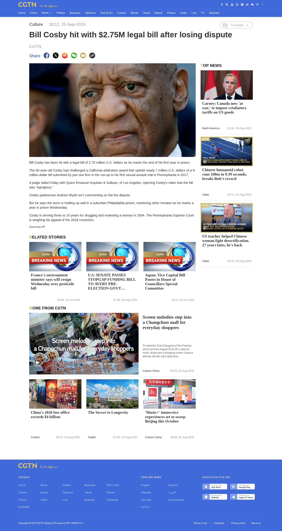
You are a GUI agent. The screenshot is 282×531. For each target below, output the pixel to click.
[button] (37, 363)
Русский (146, 500)
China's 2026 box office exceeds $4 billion (50, 414)
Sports (134, 13)
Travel (146, 13)
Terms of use (201, 523)
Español (173, 485)
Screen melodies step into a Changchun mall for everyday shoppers (167, 322)
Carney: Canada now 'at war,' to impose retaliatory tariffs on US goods (224, 107)
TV (202, 13)
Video (183, 13)
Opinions (90, 13)
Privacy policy (238, 523)
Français (146, 493)
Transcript (112, 500)
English (145, 485)
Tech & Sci (106, 13)
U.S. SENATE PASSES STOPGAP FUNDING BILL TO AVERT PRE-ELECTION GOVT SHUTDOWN (112, 282)
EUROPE (24, 507)
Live (194, 13)
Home (21, 13)
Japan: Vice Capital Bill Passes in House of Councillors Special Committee (165, 281)
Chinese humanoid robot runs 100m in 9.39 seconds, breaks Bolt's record (224, 174)
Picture (171, 13)
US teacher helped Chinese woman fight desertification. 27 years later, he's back (225, 240)
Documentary (176, 500)
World (45, 13)
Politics (61, 13)
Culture (121, 13)
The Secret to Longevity (108, 412)
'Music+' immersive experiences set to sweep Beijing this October (165, 416)
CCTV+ (145, 507)
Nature (158, 13)
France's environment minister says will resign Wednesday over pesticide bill (52, 281)
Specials (214, 13)
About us (256, 523)
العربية (172, 493)
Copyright (219, 523)
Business (75, 13)
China (33, 13)
